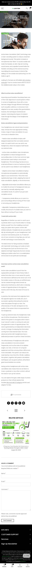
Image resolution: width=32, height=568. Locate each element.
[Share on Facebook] (8, 403)
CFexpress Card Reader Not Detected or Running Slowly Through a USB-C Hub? (16, 447)
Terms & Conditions (6, 556)
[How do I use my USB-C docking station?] (7, 411)
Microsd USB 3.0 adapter (14, 382)
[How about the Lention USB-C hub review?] (24, 411)
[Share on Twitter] (12, 403)
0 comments (17, 395)
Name (3, 473)
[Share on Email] (23, 403)
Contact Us (23, 561)
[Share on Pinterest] (16, 403)
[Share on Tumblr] (19, 403)
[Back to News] (16, 411)
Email (3, 481)
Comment (5, 489)
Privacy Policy (20, 559)
